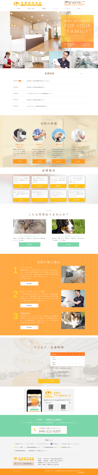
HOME (18, 8)
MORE (20, 161)
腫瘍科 (58, 186)
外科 (39, 186)
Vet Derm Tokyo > (67, 443)
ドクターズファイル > (44, 443)
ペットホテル (66, 8)
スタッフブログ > (31, 443)
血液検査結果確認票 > (21, 450)
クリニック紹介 (49, 381)
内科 (21, 186)
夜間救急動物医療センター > (34, 447)
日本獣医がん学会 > (66, 447)
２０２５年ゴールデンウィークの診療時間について (39, 93)
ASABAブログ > (19, 443)
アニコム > (78, 443)
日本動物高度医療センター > (51, 447)
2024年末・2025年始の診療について (36, 99)
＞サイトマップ (17, 471)
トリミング (55, 8)
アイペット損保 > (20, 447)
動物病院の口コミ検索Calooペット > (38, 450)
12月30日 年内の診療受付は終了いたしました (38, 80)
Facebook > (56, 443)
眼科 (76, 186)
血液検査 (76, 200)
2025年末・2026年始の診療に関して (36, 87)
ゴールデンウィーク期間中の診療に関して (37, 106)
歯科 (21, 200)
